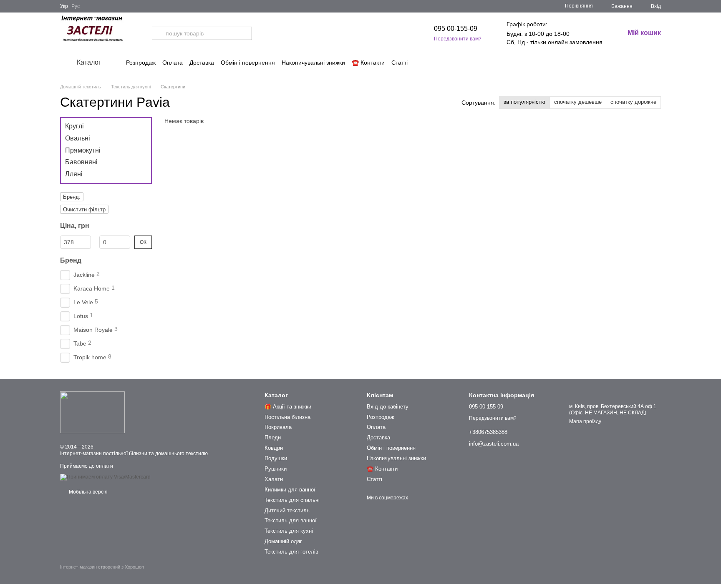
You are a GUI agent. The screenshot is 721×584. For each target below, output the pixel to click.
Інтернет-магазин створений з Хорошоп (102, 566)
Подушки (276, 458)
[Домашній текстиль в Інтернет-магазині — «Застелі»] (92, 412)
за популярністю (524, 102)
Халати (274, 479)
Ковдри (274, 448)
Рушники (276, 469)
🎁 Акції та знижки (288, 407)
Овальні (77, 138)
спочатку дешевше (578, 102)
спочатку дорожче (633, 102)
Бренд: (72, 197)
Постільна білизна (287, 417)
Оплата (172, 62)
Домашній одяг (283, 541)
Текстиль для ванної (291, 520)
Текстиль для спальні (292, 500)
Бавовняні (81, 161)
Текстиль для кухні (289, 531)
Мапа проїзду (585, 421)
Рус (75, 6)
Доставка (201, 62)
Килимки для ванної (290, 489)
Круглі (74, 126)
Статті (399, 62)
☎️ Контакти (368, 62)
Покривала (278, 427)
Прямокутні (83, 149)
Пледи (273, 437)
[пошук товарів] (158, 33)
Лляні (74, 174)
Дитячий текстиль (287, 510)
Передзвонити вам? (458, 39)
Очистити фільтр (84, 209)
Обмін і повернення (248, 62)
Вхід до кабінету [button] (387, 407)
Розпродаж (141, 62)
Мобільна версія (88, 492)
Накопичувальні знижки (313, 62)
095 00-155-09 (455, 28)
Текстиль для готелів (291, 552)
